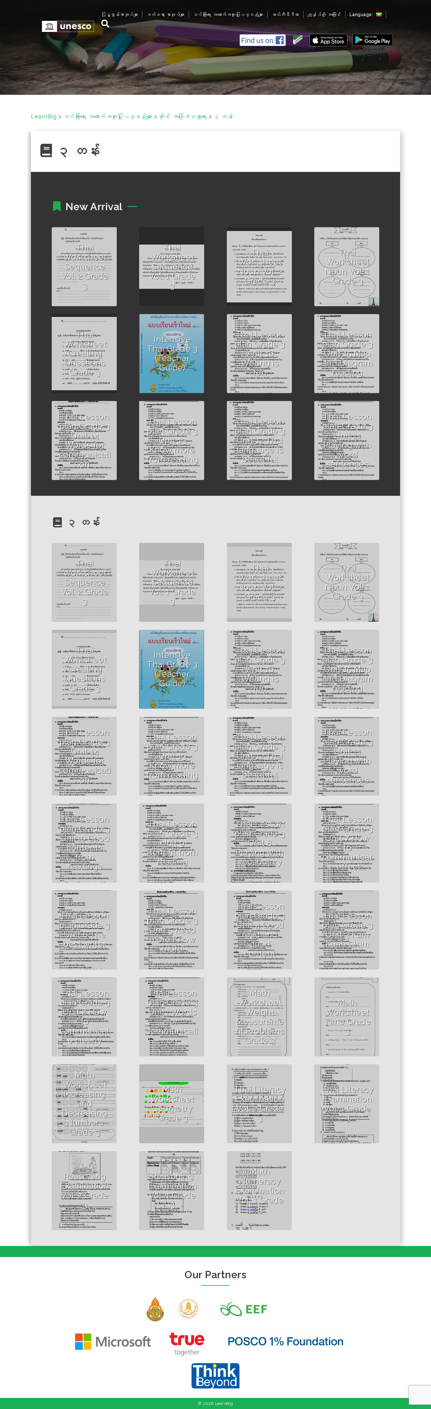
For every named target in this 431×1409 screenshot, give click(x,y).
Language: (362, 14)
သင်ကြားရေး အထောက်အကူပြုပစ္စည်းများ (228, 14)
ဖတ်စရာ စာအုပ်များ (165, 14)
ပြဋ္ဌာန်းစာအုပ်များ (119, 14)
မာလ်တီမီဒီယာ (285, 14)
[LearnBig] (65, 26)
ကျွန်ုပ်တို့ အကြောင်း (324, 14)
